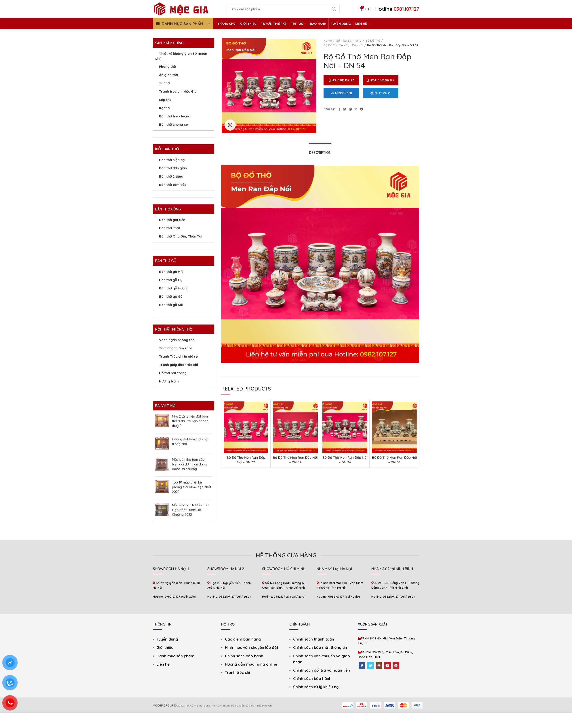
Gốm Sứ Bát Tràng (349, 40)
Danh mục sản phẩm (175, 656)
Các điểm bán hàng (243, 639)
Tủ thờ (164, 83)
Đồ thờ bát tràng (173, 373)
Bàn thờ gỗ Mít (171, 271)
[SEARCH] (333, 9)
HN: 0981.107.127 (343, 80)
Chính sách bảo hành (244, 656)
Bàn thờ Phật (169, 228)
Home (328, 40)
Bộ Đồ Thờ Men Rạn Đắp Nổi (343, 45)
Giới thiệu (165, 647)
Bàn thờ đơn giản (173, 168)
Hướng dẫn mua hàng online (251, 664)
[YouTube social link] (387, 665)
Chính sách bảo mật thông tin (320, 647)
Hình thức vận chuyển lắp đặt (251, 647)
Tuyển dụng (167, 639)
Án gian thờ (168, 75)
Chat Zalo (382, 93)
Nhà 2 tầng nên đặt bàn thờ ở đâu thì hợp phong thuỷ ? (190, 421)
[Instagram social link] (379, 665)
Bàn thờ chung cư (173, 124)
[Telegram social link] (361, 109)
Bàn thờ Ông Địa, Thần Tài (180, 236)
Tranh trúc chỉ (237, 672)
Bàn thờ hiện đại (172, 160)
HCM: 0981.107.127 (382, 80)
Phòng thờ (167, 66)
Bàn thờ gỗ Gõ (171, 296)
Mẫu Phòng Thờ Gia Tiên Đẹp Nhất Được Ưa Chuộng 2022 (190, 510)
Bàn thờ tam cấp (172, 184)
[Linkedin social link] (356, 109)
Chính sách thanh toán (313, 639)
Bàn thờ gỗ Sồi (171, 305)
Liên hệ (163, 664)
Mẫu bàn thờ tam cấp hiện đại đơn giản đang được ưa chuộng (189, 464)
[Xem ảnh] (230, 125)
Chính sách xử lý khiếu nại (316, 686)
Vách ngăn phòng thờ (176, 340)
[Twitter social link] (344, 109)
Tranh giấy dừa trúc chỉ (178, 365)
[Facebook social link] (339, 109)
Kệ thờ (164, 108)
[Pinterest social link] (350, 109)
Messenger (343, 93)
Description (320, 152)
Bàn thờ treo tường (174, 116)
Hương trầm (169, 381)
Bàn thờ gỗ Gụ (170, 280)
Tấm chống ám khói (175, 348)
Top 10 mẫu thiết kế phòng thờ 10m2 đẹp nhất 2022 (191, 487)
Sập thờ (165, 100)
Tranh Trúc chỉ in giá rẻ (178, 356)
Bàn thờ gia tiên (172, 220)
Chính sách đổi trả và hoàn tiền (321, 670)
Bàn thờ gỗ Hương (174, 288)
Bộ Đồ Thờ (373, 40)
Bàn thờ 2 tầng (171, 176)
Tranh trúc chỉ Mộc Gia (178, 91)
